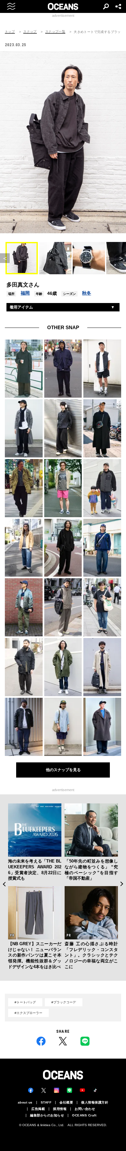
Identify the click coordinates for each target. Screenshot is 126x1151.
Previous (4, 884)
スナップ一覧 (55, 31)
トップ (10, 31)
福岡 (25, 293)
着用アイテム (21, 307)
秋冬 (86, 293)
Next (122, 884)
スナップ (30, 31)
